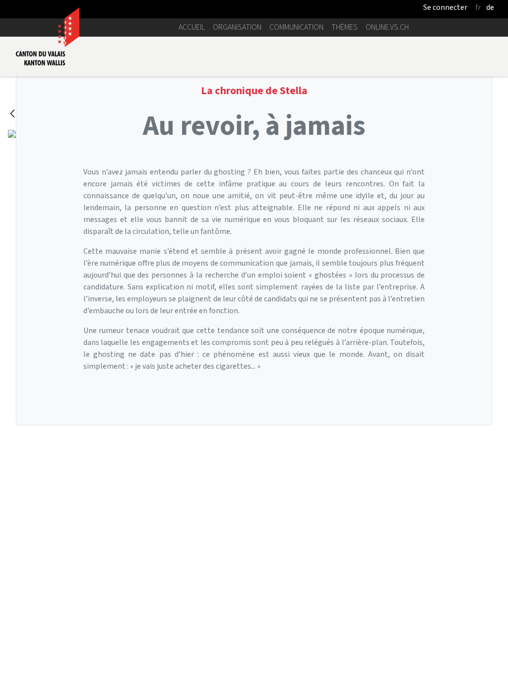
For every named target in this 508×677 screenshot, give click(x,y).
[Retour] (12, 114)
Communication (296, 27)
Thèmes (344, 27)
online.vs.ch (387, 27)
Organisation (237, 27)
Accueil (192, 27)
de (490, 7)
